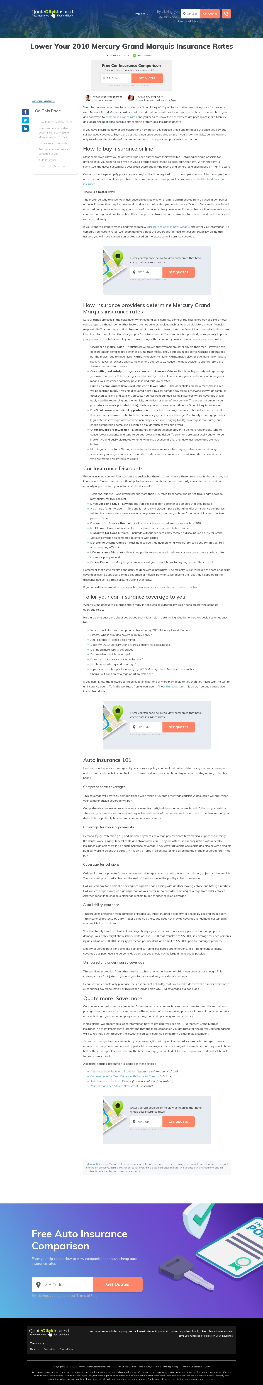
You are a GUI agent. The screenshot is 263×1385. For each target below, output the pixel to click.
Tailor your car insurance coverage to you (53, 151)
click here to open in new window (168, 227)
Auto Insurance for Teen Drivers (110, 1081)
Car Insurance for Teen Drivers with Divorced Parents (124, 1076)
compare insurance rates (121, 117)
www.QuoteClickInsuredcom (94, 1366)
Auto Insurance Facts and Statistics (113, 1071)
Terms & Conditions (191, 1366)
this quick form (175, 686)
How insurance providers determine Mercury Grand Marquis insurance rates (54, 133)
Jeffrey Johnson (113, 96)
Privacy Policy (66, 1349)
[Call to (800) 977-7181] (226, 13)
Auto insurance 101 (50, 159)
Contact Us (49, 1349)
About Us (35, 1349)
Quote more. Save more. (53, 166)
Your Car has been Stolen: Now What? (115, 1086)
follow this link (188, 587)
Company (37, 1343)
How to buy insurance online (55, 122)
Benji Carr (157, 96)
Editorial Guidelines (97, 1164)
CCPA (207, 1366)
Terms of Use (187, 21)
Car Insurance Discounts (53, 143)
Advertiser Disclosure (43, 100)
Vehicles (140, 14)
